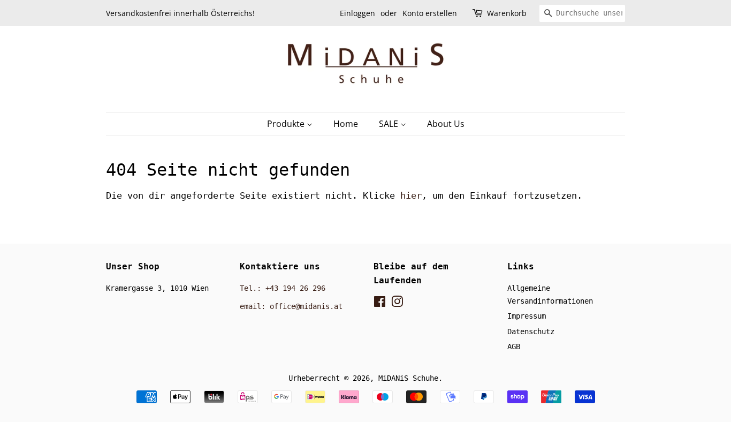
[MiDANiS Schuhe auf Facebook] (380, 303)
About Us (446, 124)
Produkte (287, 124)
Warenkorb (507, 13)
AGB (513, 346)
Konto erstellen (429, 13)
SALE (389, 124)
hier (411, 195)
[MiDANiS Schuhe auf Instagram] (397, 303)
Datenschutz (530, 331)
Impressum (526, 316)
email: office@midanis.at (291, 306)
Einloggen (357, 13)
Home (345, 124)
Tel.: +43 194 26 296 (282, 288)
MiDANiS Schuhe (408, 378)
